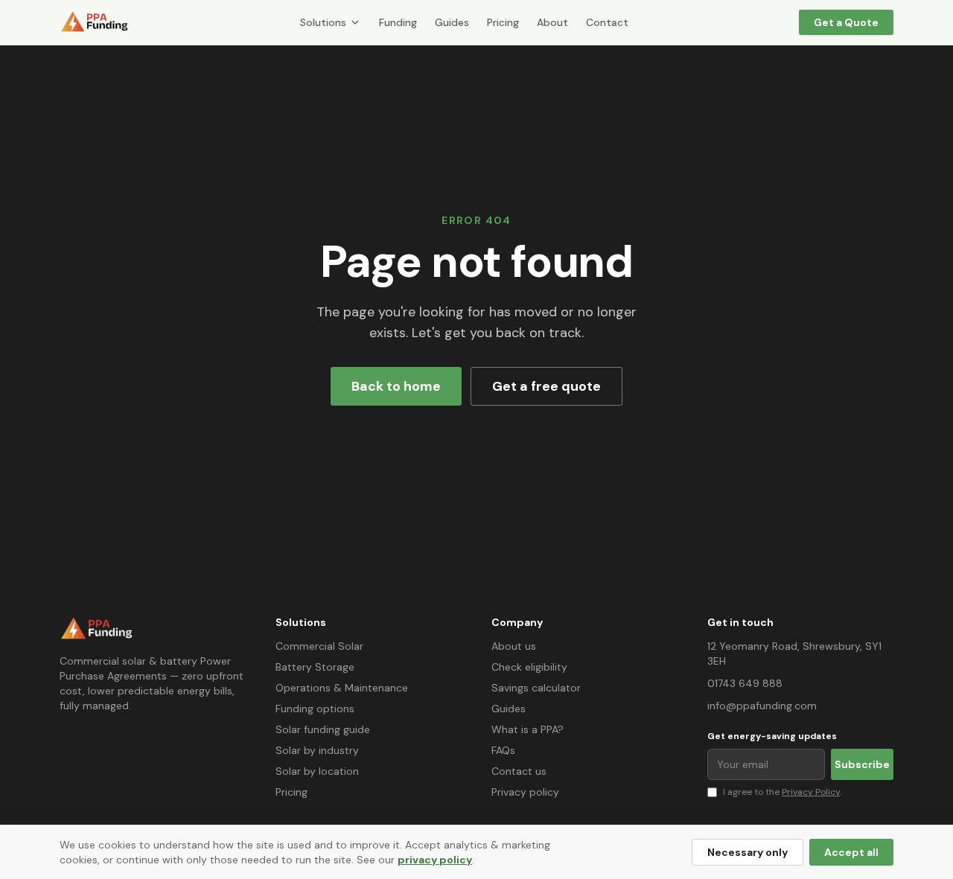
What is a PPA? (527, 729)
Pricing (503, 22)
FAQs (503, 750)
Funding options (314, 708)
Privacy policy (525, 792)
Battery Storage (314, 667)
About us (513, 646)
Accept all (851, 852)
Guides (452, 22)
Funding (398, 22)
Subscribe (862, 764)
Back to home (396, 386)
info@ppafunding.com (762, 705)
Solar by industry (317, 750)
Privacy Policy (811, 792)
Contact (607, 22)
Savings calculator (536, 687)
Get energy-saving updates (772, 736)
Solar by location (317, 771)
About (552, 22)
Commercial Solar (319, 646)
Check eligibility (529, 667)
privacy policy (435, 859)
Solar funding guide (322, 729)
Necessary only (747, 852)
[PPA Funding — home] (95, 22)
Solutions (323, 22)
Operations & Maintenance (341, 687)
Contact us (518, 771)
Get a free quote (546, 386)
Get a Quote (846, 22)
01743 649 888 (745, 683)
